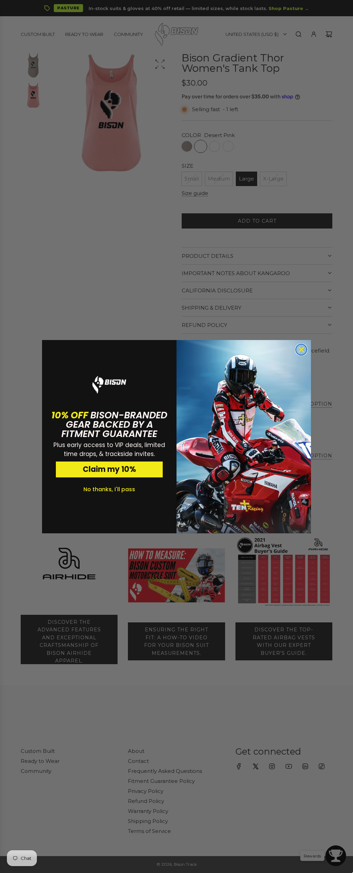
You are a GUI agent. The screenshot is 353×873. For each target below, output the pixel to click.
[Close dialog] (301, 349)
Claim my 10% (109, 469)
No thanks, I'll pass (109, 489)
